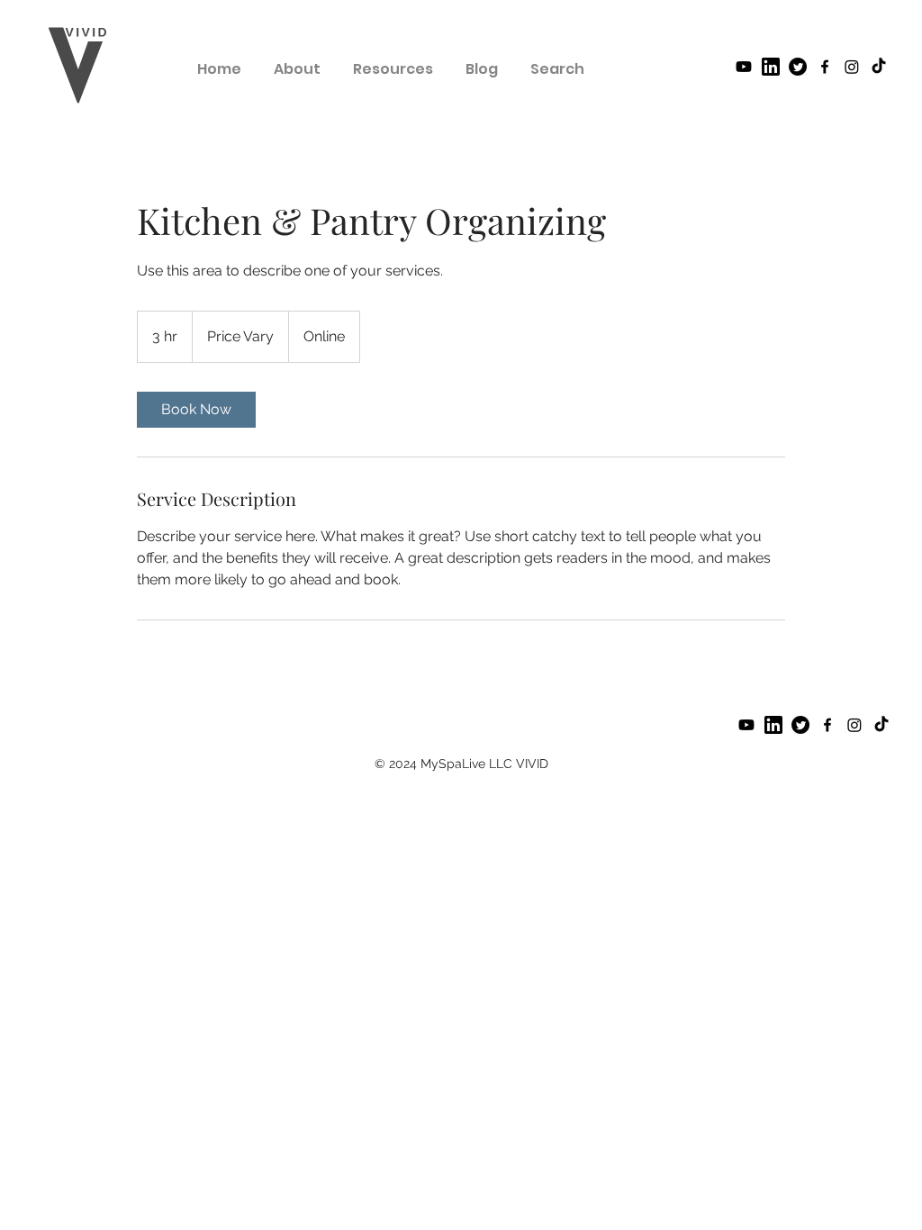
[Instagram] (852, 67)
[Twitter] (798, 67)
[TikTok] (879, 67)
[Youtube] (744, 67)
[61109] (771, 67)
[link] (196, 410)
